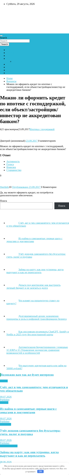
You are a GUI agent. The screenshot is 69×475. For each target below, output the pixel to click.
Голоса (10, 164)
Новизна (11, 167)
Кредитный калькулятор (19, 67)
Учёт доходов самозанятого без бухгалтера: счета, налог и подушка (30, 432)
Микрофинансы (8, 446)
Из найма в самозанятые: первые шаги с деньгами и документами (28, 410)
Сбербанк (11, 50)
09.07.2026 (6, 396)
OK (40, 471)
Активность (13, 161)
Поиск (3, 200)
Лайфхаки (5, 424)
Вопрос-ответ (13, 58)
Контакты (11, 64)
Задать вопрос (20, 61)
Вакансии (11, 70)
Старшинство (13, 170)
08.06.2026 (6, 462)
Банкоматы (12, 52)
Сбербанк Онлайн (16, 73)
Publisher (4, 399)
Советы (4, 402)
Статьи (4, 381)
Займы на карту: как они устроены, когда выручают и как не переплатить (29, 454)
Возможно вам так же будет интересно (27, 374)
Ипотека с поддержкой (42, 129)
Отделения (12, 55)
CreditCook (9, 11)
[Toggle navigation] (1, 35)
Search (3, 37)
